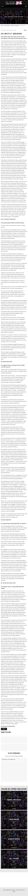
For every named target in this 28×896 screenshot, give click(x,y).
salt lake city (16, 25)
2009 (11, 25)
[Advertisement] (14, 747)
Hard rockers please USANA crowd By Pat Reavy (12, 222)
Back (25, 30)
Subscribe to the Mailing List (8, 759)
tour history (7, 25)
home (2, 25)
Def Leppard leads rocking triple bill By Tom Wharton (13, 523)
